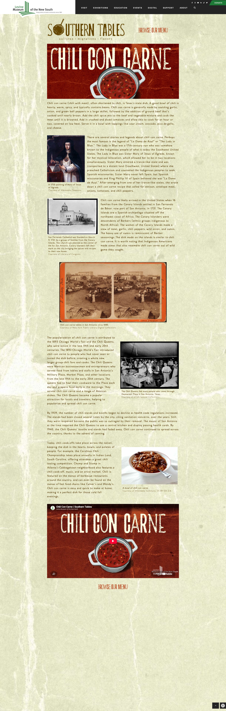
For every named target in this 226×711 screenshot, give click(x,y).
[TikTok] (204, 3)
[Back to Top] (215, 706)
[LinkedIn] (201, 3)
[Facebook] (192, 3)
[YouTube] (198, 3)
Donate (218, 3)
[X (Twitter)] (207, 3)
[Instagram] (195, 3)
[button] (223, 706)
